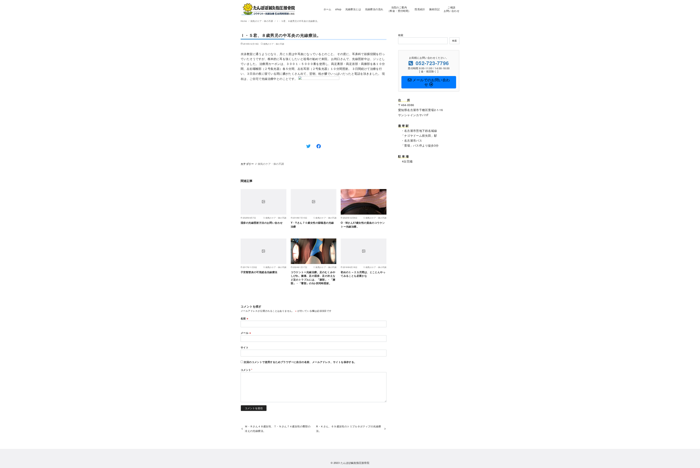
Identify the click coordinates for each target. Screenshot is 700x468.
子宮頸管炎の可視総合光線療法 (259, 272)
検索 (400, 35)
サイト (244, 347)
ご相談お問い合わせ (451, 9)
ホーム (327, 9)
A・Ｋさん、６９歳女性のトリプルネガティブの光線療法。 (348, 428)
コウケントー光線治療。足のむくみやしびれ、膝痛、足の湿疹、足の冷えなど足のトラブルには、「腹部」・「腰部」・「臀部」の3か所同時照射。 (313, 277)
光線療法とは (353, 9)
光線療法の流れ (374, 9)
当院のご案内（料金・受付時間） (399, 9)
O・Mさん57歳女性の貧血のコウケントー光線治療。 (363, 224)
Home (244, 20)
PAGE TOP (682, 450)
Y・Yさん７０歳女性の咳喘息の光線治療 (312, 224)
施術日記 (434, 9)
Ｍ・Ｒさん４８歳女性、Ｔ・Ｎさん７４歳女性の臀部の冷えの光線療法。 (277, 428)
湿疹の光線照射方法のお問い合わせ (262, 222)
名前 (244, 318)
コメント (246, 370)
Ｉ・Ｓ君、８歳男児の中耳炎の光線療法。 (298, 20)
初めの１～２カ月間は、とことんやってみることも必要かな (363, 273)
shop (338, 9)
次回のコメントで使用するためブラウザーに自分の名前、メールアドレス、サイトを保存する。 (300, 362)
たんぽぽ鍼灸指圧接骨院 (355, 463)
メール (246, 333)
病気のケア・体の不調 (262, 20)
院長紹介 (420, 9)
